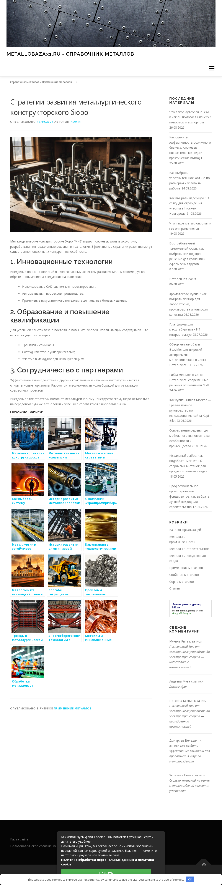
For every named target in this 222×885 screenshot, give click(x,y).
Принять (106, 873)
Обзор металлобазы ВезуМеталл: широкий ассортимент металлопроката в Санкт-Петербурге (188, 354)
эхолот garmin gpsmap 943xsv (187, 610)
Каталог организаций (185, 530)
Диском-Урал (178, 686)
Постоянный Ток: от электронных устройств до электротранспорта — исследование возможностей (189, 656)
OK (190, 879)
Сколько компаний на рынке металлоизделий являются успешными (189, 785)
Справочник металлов (24, 82)
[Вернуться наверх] (203, 864)
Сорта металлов (181, 581)
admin (76, 122)
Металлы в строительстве (189, 549)
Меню (211, 68)
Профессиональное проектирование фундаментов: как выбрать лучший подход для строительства (189, 496)
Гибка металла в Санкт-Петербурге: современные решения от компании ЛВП (189, 380)
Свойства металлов (184, 575)
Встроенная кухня (182, 279)
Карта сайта (19, 839)
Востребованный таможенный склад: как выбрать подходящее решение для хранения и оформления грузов (187, 253)
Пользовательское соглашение (33, 846)
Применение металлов (57, 82)
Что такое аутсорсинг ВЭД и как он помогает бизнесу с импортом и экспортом (190, 117)
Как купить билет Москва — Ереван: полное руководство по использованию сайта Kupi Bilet (190, 410)
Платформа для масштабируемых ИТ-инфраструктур (185, 329)
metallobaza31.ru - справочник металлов (70, 54)
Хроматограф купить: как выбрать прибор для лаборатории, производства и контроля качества (188, 304)
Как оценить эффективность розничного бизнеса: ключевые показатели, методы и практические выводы (190, 147)
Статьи (174, 588)
